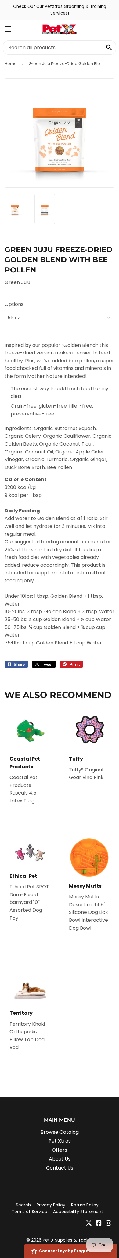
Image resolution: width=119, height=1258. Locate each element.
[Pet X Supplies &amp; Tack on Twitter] (89, 1223)
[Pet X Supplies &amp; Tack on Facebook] (99, 1223)
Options (14, 304)
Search (23, 1205)
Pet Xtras (60, 1140)
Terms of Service (29, 1211)
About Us (59, 1158)
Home (11, 64)
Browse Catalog (60, 1132)
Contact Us (59, 1167)
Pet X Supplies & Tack (65, 1240)
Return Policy (85, 1205)
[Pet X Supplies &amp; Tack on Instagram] (108, 1223)
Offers (59, 1150)
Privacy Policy (51, 1205)
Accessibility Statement (78, 1211)
